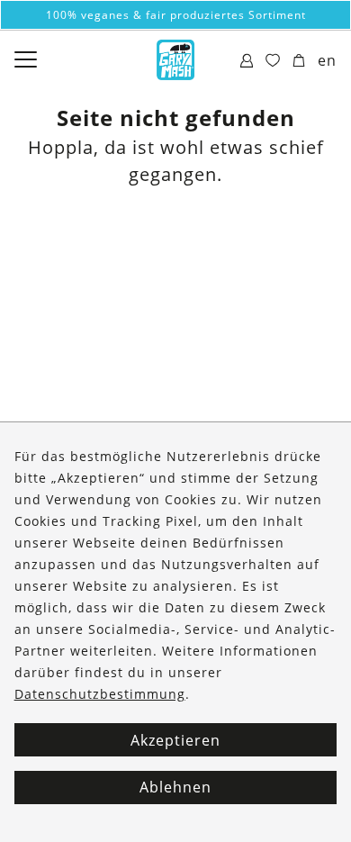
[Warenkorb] (299, 61)
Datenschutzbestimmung (99, 693)
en (327, 60)
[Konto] (247, 61)
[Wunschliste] (273, 61)
